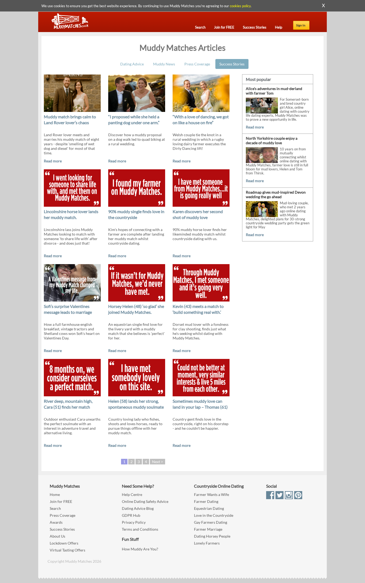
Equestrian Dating (209, 508)
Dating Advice (132, 64)
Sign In (300, 25)
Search (55, 508)
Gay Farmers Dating (210, 522)
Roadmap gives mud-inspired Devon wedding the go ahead (276, 194)
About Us (57, 536)
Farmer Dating (206, 501)
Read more (53, 161)
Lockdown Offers (64, 543)
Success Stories (231, 64)
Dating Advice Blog (138, 508)
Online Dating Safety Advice (145, 501)
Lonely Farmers (207, 543)
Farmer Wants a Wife (211, 494)
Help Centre (132, 494)
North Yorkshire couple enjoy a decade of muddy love (271, 140)
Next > (157, 461)
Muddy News (164, 64)
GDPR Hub (131, 515)
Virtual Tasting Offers (67, 550)
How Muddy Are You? (140, 549)
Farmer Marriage (208, 529)
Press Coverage (197, 64)
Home (55, 494)
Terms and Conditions (140, 529)
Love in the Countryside (213, 515)
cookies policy (240, 6)
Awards (56, 522)
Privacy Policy (134, 522)
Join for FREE (61, 501)
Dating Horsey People (212, 536)
